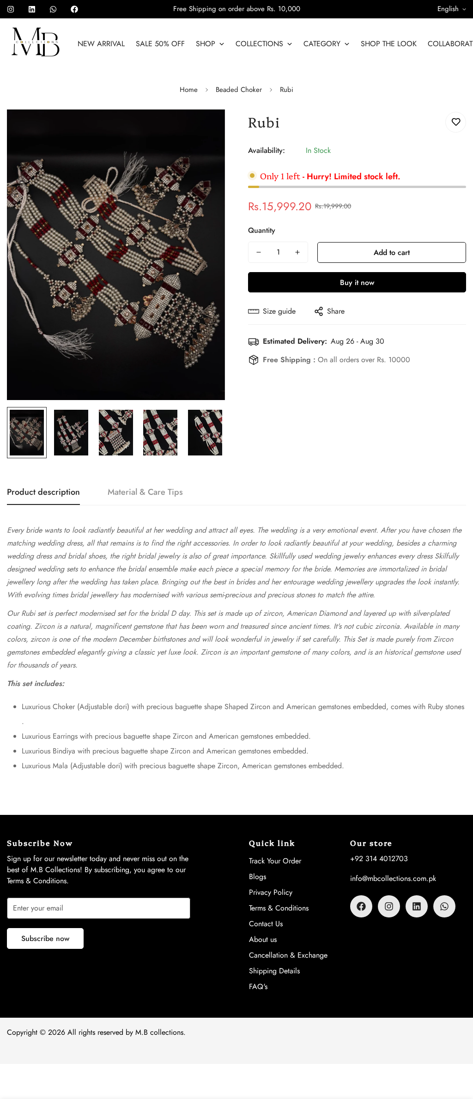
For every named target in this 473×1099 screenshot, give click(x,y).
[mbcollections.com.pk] (36, 44)
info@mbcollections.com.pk (393, 878)
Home (189, 90)
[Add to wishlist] (455, 122)
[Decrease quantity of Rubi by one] (259, 252)
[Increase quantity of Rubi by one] (297, 252)
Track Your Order (275, 861)
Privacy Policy (270, 892)
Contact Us (266, 923)
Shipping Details (274, 970)
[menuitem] (101, 44)
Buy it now (357, 282)
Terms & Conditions (279, 908)
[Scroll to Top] (455, 1048)
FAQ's (258, 986)
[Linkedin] (32, 9)
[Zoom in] (205, 129)
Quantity (261, 230)
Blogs (257, 876)
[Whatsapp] (53, 9)
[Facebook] (74, 9)
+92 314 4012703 (379, 858)
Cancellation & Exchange (288, 955)
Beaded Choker (239, 90)
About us (263, 939)
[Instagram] (10, 9)
